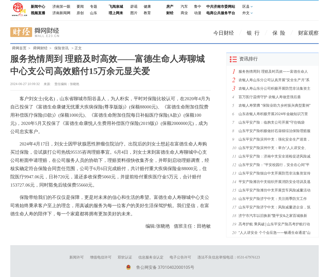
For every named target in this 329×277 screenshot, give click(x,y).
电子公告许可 (180, 257)
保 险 (278, 33)
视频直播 (38, 13)
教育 (147, 13)
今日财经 (223, 33)
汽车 (184, 6)
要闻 (80, 6)
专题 (93, 6)
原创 (80, 13)
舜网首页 (19, 48)
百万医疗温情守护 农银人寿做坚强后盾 (270, 96)
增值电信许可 (101, 257)
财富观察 (308, 33)
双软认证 (125, 257)
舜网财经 (40, 48)
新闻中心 (38, 6)
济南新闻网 (61, 13)
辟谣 (134, 6)
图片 (134, 13)
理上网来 (116, 13)
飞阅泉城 (116, 6)
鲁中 (197, 6)
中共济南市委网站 (220, 6)
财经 (169, 13)
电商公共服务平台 (220, 13)
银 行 (253, 33)
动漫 (197, 13)
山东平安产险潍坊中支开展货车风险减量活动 (274, 190)
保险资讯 (61, 48)
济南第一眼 (61, 6)
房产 (169, 6)
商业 (184, 13)
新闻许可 (76, 257)
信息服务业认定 (150, 257)
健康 (147, 6)
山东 (93, 13)
